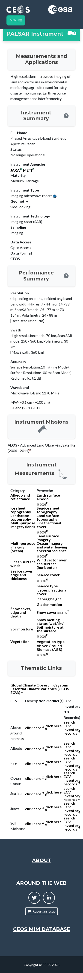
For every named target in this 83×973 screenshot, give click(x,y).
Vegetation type (51, 641)
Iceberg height (49, 599)
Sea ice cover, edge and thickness (21, 574)
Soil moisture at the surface (50, 629)
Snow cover (47, 612)
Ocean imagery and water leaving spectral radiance (52, 547)
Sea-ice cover (48, 575)
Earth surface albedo (48, 497)
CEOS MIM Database (41, 929)
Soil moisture (21, 629)
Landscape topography (20, 517)
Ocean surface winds (23, 563)
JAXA (15, 170)
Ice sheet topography (20, 510)
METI (27, 170)
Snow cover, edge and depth (20, 612)
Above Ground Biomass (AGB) (49, 647)
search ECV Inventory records (72, 727)
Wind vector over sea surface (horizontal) (52, 563)
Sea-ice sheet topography (48, 510)
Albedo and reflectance (20, 497)
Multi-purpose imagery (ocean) (22, 547)
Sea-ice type (47, 586)
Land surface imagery (48, 538)
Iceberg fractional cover (52, 592)
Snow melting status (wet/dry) (51, 621)
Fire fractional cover (49, 525)
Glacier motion (49, 604)
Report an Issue (44, 911)
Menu (14, 20)
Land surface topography (48, 517)
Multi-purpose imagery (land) (22, 525)
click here (33, 728)
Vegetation (20, 641)
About (41, 860)
